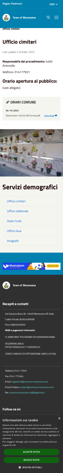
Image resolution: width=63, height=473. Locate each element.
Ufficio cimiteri (16, 201)
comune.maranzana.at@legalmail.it (27, 392)
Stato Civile (14, 221)
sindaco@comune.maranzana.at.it (37, 387)
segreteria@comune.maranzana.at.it (30, 381)
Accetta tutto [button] (31, 451)
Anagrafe (13, 241)
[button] (31, 467)
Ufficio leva (14, 231)
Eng (52, 4)
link (14, 445)
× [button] (59, 418)
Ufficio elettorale (17, 211)
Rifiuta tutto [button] (31, 460)
